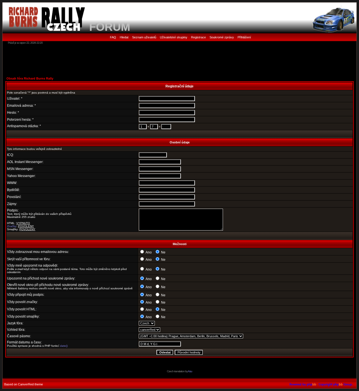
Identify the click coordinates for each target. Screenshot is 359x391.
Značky (11, 226)
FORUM (109, 27)
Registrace (198, 37)
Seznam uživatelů (144, 37)
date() (64, 345)
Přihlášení (244, 37)
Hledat (124, 37)
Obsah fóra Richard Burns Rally (29, 78)
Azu (190, 371)
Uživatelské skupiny (173, 37)
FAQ (113, 37)
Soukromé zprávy (222, 37)
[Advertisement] (179, 60)
